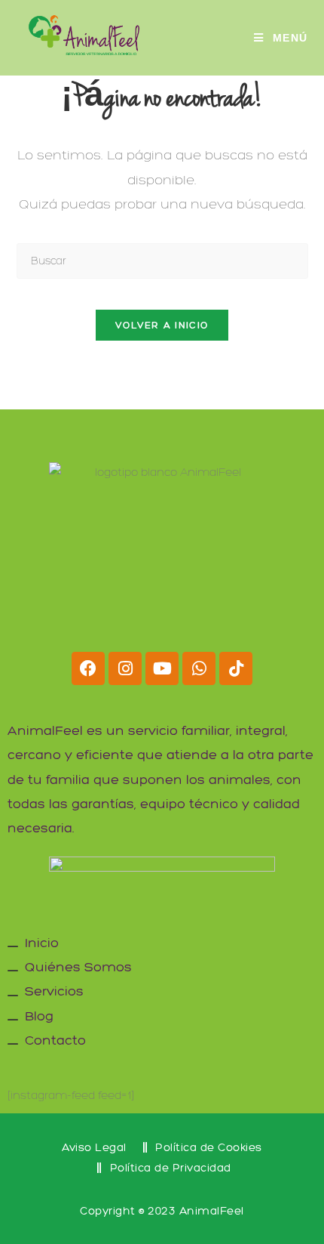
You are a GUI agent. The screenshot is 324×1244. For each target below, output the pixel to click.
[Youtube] (162, 668)
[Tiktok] (235, 668)
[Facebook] (88, 668)
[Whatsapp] (198, 668)
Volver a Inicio (162, 325)
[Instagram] (125, 668)
